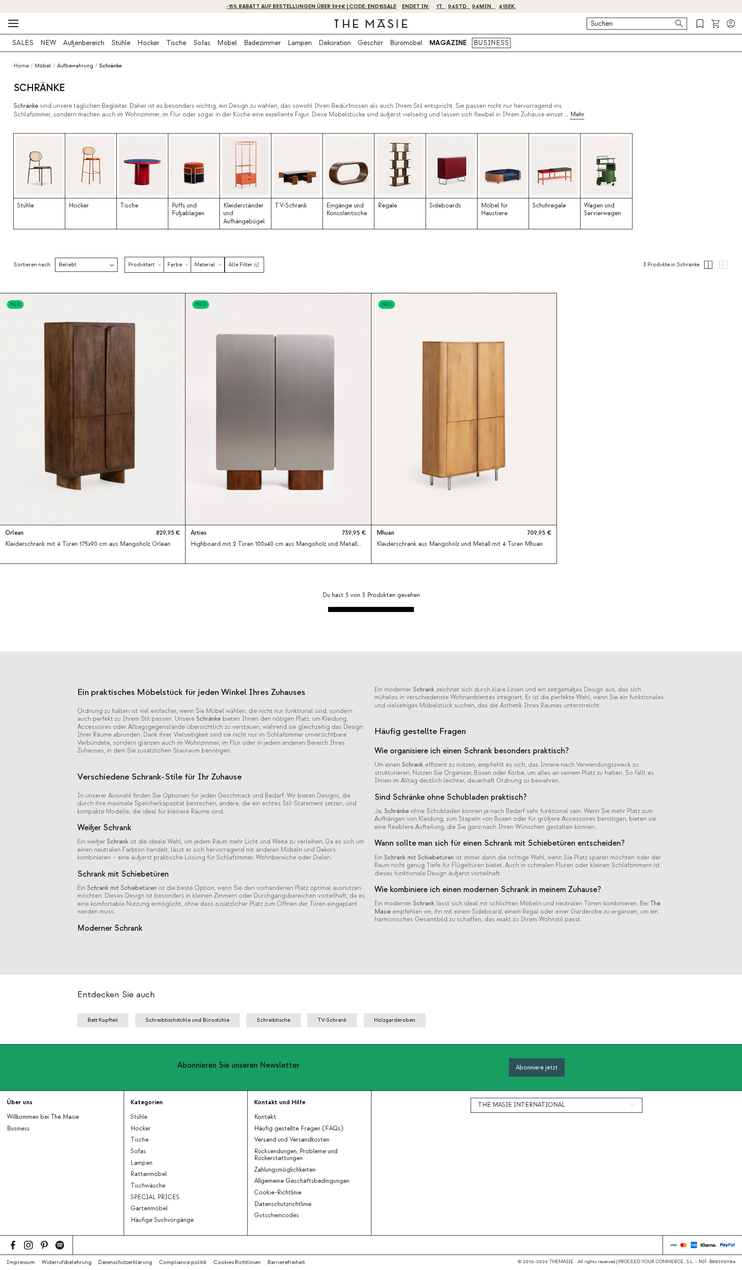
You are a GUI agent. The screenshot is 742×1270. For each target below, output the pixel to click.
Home (21, 65)
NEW (48, 43)
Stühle (121, 43)
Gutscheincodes (276, 1215)
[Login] (731, 24)
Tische (176, 43)
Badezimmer (262, 43)
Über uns (19, 1102)
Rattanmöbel (149, 1174)
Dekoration (335, 43)
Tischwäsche (148, 1186)
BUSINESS (491, 43)
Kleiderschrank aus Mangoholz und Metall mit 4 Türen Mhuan (460, 544)
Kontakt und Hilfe (279, 1102)
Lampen (300, 43)
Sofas (201, 43)
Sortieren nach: (33, 265)
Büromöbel (406, 43)
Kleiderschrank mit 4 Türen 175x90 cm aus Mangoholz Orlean (87, 544)
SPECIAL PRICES (155, 1197)
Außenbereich (83, 43)
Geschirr (370, 43)
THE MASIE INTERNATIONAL (521, 1105)
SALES (22, 43)
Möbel (227, 43)
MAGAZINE (448, 43)
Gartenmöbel (149, 1208)
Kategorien (147, 1102)
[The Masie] (371, 23)
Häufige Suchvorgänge (162, 1220)
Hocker (148, 43)
